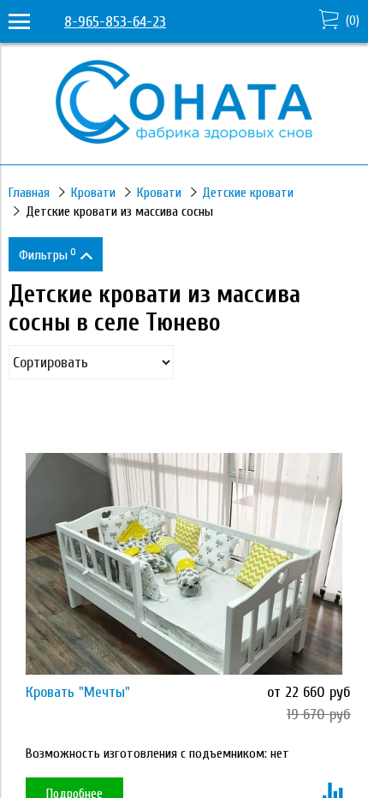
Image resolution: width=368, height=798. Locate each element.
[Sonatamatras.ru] (184, 139)
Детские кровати (248, 192)
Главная (29, 192)
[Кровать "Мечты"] (184, 564)
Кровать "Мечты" (78, 692)
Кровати (93, 192)
